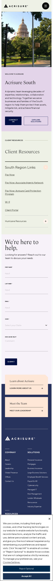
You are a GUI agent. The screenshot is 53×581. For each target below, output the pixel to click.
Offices (7, 477)
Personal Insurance (35, 460)
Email (7, 301)
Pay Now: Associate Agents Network (24, 182)
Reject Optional (26, 569)
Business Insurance (35, 468)
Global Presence (11, 473)
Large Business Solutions (37, 473)
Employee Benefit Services (38, 477)
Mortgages (32, 464)
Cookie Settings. (11, 562)
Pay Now (10, 174)
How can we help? (10, 337)
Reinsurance (32, 502)
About (7, 460)
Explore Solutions (36, 121)
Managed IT (32, 490)
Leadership (9, 468)
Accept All (26, 576)
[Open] (46, 325)
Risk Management (35, 494)
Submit (11, 362)
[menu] (45, 5)
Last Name (8, 283)
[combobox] (24, 325)
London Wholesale (35, 498)
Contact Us (9, 481)
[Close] (49, 519)
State (7, 319)
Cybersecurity (33, 485)
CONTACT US (13, 121)
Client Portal (11, 210)
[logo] (16, 6)
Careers (8, 464)
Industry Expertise (34, 507)
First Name (8, 267)
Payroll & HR (32, 481)
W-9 (7, 202)
